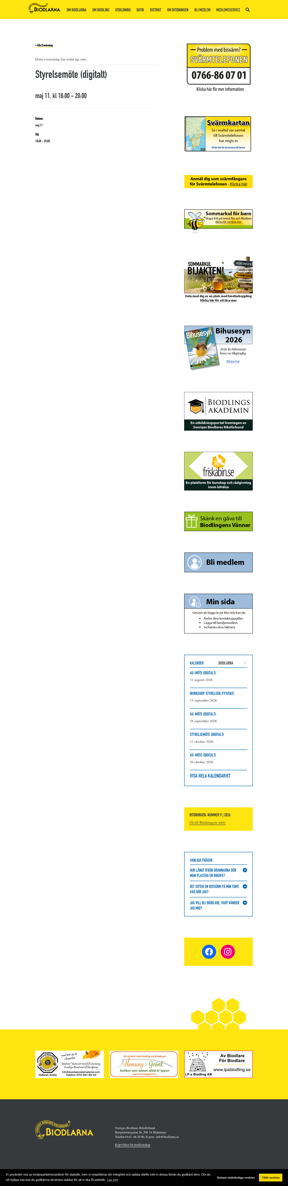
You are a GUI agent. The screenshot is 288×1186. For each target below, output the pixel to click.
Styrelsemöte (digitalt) (207, 734)
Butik (140, 10)
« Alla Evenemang (44, 45)
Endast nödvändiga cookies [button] (236, 1177)
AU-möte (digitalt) (203, 673)
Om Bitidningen (177, 10)
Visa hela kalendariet (210, 776)
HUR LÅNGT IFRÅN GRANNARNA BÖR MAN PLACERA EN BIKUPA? (213, 873)
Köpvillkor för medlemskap (132, 1144)
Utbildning (123, 10)
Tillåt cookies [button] (271, 1177)
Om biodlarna (76, 10)
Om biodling (100, 10)
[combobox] (232, 663)
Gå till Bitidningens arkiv (207, 822)
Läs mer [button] (112, 1179)
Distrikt (155, 10)
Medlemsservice (228, 10)
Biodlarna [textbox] (225, 663)
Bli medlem (202, 10)
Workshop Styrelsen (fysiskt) (212, 693)
